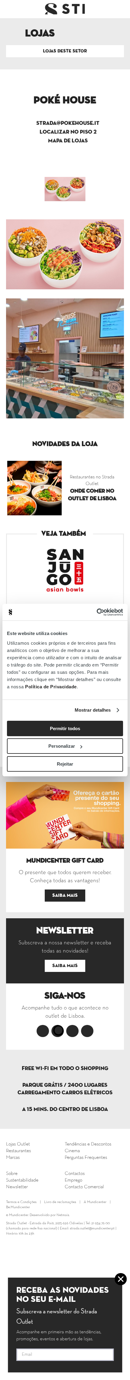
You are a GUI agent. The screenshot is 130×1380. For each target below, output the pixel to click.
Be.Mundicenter (18, 1207)
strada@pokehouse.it (67, 123)
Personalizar (61, 746)
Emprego (73, 1180)
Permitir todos (65, 728)
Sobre (12, 1174)
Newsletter (17, 1187)
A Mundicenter (95, 1202)
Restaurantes (18, 1151)
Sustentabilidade (22, 1180)
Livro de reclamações (60, 1202)
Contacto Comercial (84, 1187)
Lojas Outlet (18, 1144)
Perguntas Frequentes (86, 1158)
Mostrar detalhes (93, 710)
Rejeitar (65, 763)
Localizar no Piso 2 (68, 132)
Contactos (75, 1174)
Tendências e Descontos (88, 1144)
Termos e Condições (21, 1202)
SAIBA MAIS (65, 895)
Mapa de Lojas (68, 141)
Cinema (72, 1151)
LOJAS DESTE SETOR (65, 51)
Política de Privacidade (51, 686)
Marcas (13, 1158)
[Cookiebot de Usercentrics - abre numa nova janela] (96, 612)
